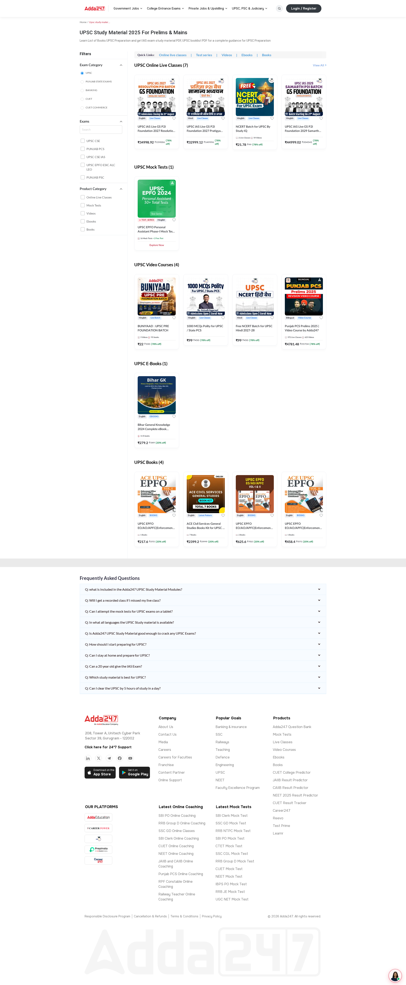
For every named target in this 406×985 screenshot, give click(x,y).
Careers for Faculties (175, 757)
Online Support (170, 780)
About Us (165, 727)
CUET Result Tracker (289, 803)
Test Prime (281, 826)
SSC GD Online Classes (176, 831)
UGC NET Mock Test (231, 899)
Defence (222, 757)
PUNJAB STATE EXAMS (99, 81)
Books (90, 229)
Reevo (278, 818)
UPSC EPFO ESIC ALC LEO (100, 167)
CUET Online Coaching (176, 846)
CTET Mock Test (228, 846)
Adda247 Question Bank (292, 727)
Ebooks (91, 221)
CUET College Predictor (292, 772)
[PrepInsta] (98, 850)
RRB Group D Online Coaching (181, 823)
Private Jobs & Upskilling (206, 8)
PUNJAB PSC (95, 177)
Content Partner (171, 772)
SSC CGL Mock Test (231, 853)
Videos (91, 213)
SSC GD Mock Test (230, 823)
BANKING (91, 90)
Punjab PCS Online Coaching (180, 874)
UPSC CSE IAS (95, 157)
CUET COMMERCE (96, 107)
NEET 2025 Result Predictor (295, 795)
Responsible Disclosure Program (107, 916)
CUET (89, 98)
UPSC (89, 72)
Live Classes (282, 742)
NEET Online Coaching (175, 853)
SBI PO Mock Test (229, 838)
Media (163, 742)
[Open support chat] (395, 976)
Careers (164, 749)
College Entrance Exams (164, 8)
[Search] (279, 8)
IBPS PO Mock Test (231, 884)
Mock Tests (93, 205)
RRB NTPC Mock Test (233, 831)
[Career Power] (98, 828)
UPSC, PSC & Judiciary (248, 8)
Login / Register (303, 8)
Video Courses (284, 749)
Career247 (281, 810)
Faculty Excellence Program (237, 788)
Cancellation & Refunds (150, 916)
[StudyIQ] (98, 839)
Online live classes (99, 197)
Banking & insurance (231, 727)
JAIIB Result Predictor (290, 780)
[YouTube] (130, 758)
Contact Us (167, 734)
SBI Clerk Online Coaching (178, 838)
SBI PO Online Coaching (177, 815)
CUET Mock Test (229, 869)
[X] (98, 758)
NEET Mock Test (228, 876)
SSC (218, 734)
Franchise (166, 765)
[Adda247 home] (95, 8)
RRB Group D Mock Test (234, 861)
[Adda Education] (98, 817)
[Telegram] (109, 758)
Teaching (222, 749)
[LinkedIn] (88, 758)
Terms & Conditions (184, 916)
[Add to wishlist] (174, 118)
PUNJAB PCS (95, 149)
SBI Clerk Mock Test (231, 815)
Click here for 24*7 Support (108, 747)
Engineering (224, 765)
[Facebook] (119, 758)
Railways (222, 742)
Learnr (278, 833)
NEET (220, 780)
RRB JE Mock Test (230, 891)
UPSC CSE (93, 141)
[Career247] (98, 860)
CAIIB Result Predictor (290, 788)
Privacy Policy (212, 916)
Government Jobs (126, 8)
